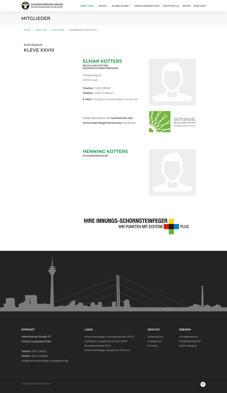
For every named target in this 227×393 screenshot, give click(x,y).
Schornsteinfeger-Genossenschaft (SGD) (109, 336)
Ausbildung (120, 5)
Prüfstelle (171, 5)
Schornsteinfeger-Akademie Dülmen (107, 350)
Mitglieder (58, 30)
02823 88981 (102, 88)
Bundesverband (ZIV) (97, 345)
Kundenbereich (188, 336)
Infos (103, 5)
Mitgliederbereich (190, 341)
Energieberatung (147, 5)
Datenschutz (155, 336)
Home (27, 30)
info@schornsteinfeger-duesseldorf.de (44, 360)
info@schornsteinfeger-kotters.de (115, 99)
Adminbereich (188, 345)
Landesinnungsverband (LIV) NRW (105, 341)
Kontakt (200, 5)
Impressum (155, 341)
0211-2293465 (40, 355)
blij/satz (28, 383)
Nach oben (44, 383)
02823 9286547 (104, 93)
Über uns (86, 5)
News (186, 5)
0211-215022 (39, 351)
